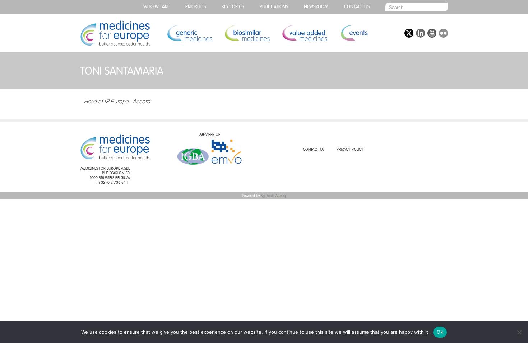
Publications (274, 7)
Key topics (233, 7)
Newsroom (316, 7)
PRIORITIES (195, 7)
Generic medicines (189, 33)
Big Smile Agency (273, 196)
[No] (519, 332)
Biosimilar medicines (247, 33)
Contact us (357, 7)
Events (354, 33)
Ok (440, 332)
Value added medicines (304, 33)
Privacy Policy (350, 150)
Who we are (156, 7)
